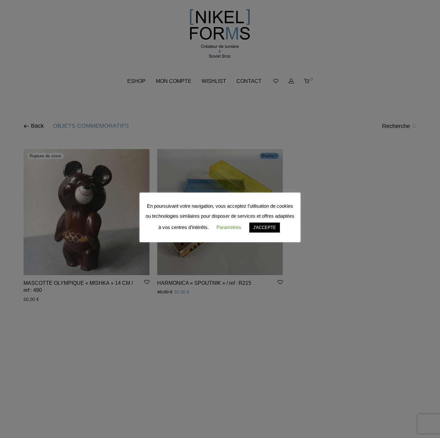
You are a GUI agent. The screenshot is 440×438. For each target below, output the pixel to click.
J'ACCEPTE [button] (264, 227)
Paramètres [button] (228, 227)
